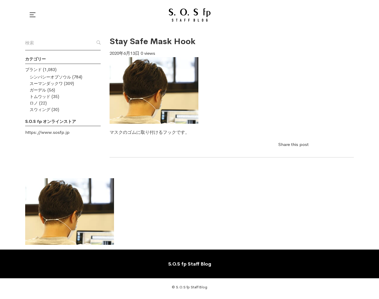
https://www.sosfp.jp (47, 132)
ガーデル (38, 90)
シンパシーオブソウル (50, 77)
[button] (33, 14)
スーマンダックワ (46, 83)
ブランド (33, 69)
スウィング (40, 109)
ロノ (34, 103)
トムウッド (40, 96)
